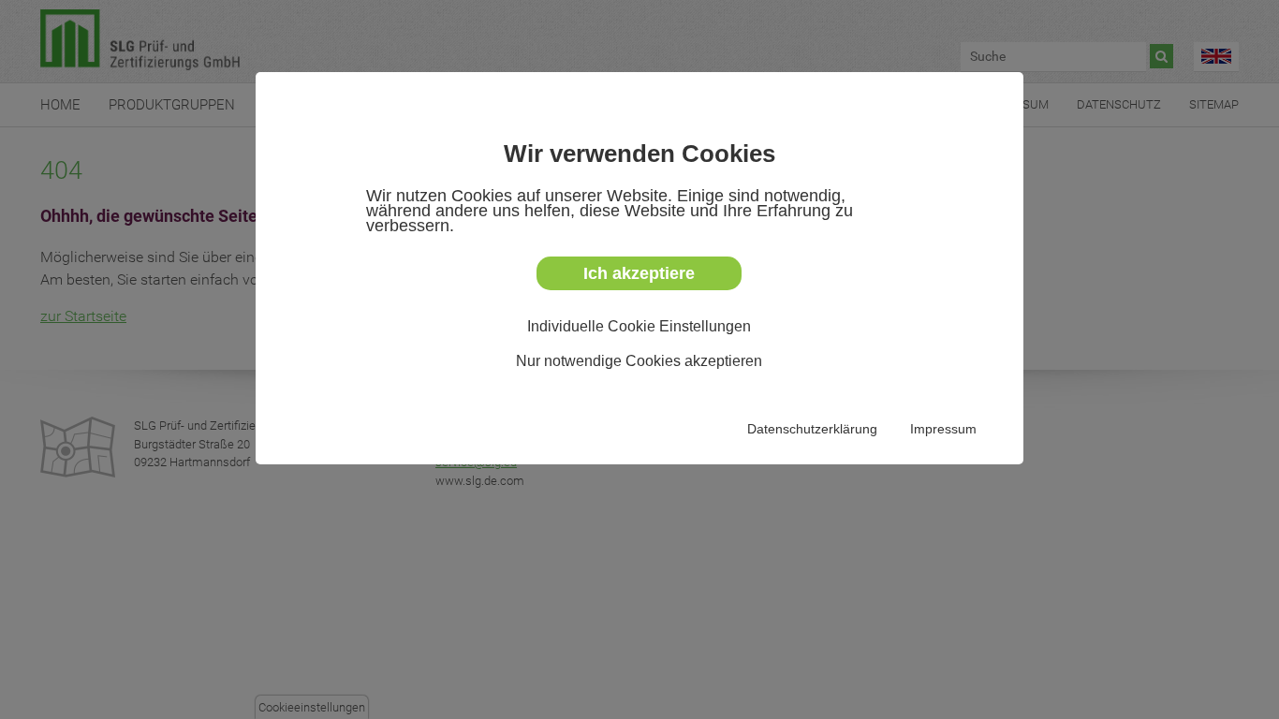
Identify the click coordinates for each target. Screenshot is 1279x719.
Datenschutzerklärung (812, 428)
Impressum (943, 428)
